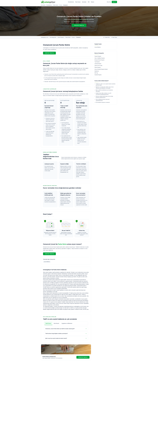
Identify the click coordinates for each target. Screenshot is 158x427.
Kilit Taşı (96, 72)
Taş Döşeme (97, 61)
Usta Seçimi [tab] (56, 323)
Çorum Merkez (47, 261)
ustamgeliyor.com (44, 37)
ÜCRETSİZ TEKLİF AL (79, 25)
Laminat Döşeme (98, 63)
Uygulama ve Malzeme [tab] (67, 323)
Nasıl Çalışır (78, 1)
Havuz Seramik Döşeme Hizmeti (101, 69)
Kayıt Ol (114, 1)
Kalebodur (97, 71)
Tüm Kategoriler (53, 37)
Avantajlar (84, 1)
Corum (60, 5)
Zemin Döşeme (61, 37)
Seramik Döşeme (98, 74)
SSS (88, 1)
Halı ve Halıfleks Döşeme (100, 58)
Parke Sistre (67, 37)
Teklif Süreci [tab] (48, 323)
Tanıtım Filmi (107, 37)
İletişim (92, 1)
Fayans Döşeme (98, 56)
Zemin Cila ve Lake (98, 65)
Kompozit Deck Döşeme (99, 59)
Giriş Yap (109, 1)
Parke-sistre (55, 5)
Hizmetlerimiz (71, 1)
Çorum (73, 37)
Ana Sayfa (43, 5)
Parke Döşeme (98, 67)
